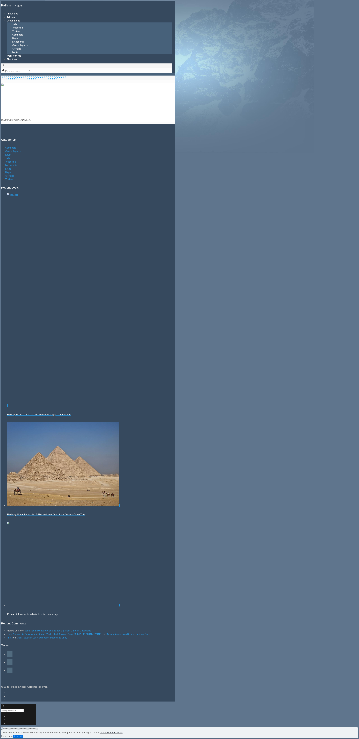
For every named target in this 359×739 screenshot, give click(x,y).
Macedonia (11, 165)
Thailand (9, 179)
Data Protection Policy (111, 732)
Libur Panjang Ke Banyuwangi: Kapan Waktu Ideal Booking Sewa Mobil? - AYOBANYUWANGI (54, 634)
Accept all (18, 736)
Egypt (8, 154)
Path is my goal (12, 5)
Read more (7, 736)
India (8, 158)
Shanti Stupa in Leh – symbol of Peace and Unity (41, 637)
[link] (29, 70)
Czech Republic (13, 151)
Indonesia (10, 161)
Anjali (10, 637)
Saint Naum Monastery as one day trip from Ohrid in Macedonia (58, 630)
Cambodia (10, 147)
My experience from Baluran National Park (128, 634)
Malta (8, 168)
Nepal (8, 172)
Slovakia (9, 175)
